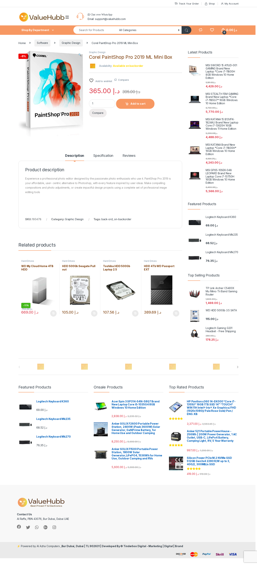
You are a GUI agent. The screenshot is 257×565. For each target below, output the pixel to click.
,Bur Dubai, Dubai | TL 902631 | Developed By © (92, 546)
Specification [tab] (103, 156)
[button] (79, 55)
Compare (123, 79)
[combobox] (95, 30)
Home (22, 42)
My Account (232, 3)
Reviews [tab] (128, 156)
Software (42, 42)
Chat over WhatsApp (101, 14)
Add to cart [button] (53, 313)
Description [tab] (74, 156)
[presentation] (238, 367)
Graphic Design (71, 42)
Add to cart (137, 103)
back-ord (107, 219)
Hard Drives (27, 261)
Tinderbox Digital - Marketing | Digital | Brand (153, 546)
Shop (212, 3)
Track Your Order (189, 3)
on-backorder (122, 219)
